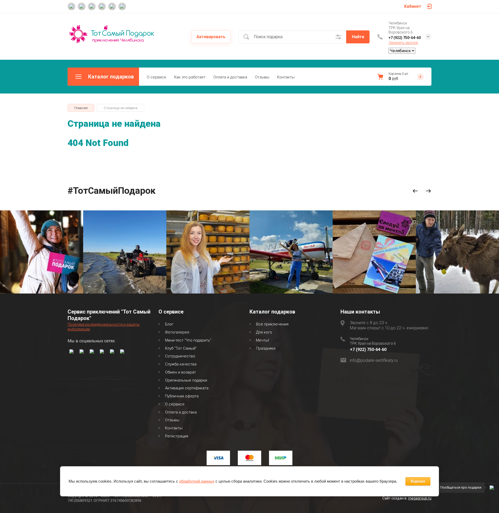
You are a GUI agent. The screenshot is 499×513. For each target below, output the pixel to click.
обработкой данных (196, 481)
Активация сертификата (186, 388)
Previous (415, 191)
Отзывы (262, 77)
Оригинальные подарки (186, 380)
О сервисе (156, 77)
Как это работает (190, 77)
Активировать (210, 36)
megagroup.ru (419, 498)
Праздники (265, 348)
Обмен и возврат (180, 372)
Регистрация (176, 436)
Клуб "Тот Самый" (181, 348)
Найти (358, 36)
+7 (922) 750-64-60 (405, 38)
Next (428, 191)
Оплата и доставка (230, 77)
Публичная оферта (182, 396)
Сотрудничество (180, 356)
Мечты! (262, 340)
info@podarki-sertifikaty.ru (374, 360)
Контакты (285, 77)
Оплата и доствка (181, 412)
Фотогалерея (177, 332)
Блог (169, 324)
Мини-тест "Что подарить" (188, 340)
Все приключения (272, 324)
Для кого (264, 332)
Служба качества (180, 364)
